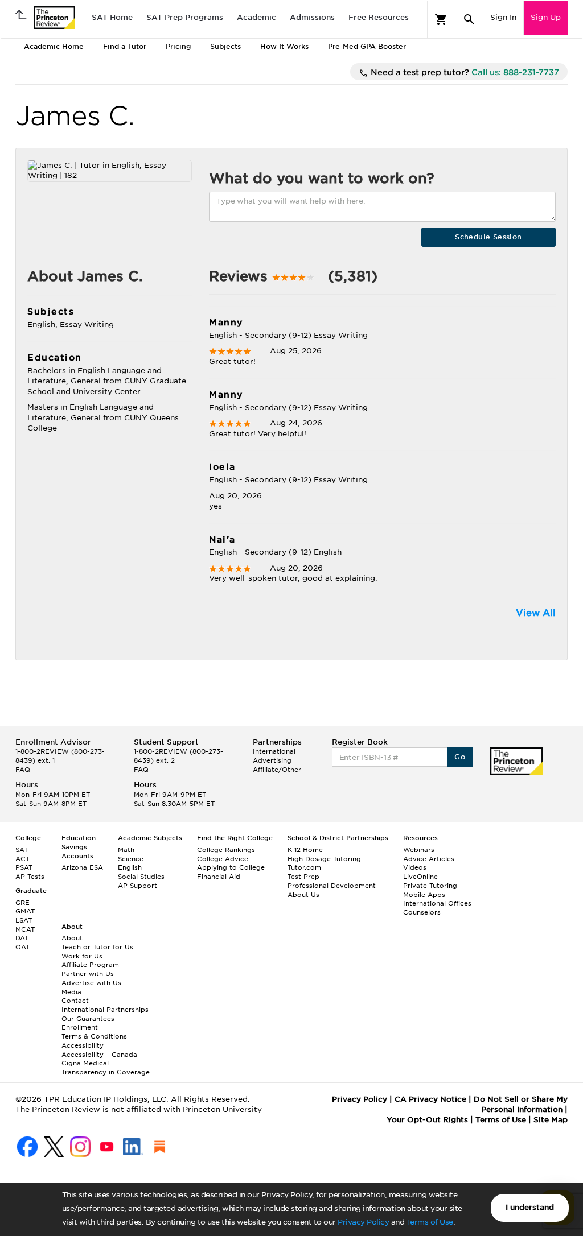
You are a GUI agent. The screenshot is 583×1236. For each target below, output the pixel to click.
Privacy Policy (363, 1222)
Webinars (418, 850)
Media (71, 992)
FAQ (22, 770)
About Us (303, 895)
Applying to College (231, 867)
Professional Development (332, 886)
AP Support (137, 886)
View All (536, 612)
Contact (75, 1000)
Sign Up (546, 17)
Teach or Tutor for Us (97, 947)
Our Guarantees (87, 1019)
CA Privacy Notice (430, 1099)
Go (459, 757)
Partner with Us (87, 974)
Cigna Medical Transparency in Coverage (105, 1067)
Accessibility (82, 1045)
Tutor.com (304, 867)
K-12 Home (305, 850)
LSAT (23, 920)
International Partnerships (105, 1010)
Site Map (550, 1119)
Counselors (422, 912)
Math (126, 850)
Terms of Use (430, 1222)
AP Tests (29, 877)
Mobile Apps (424, 895)
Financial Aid (218, 877)
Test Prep (303, 877)
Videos (414, 867)
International (274, 751)
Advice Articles (428, 859)
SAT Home (112, 17)
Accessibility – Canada (99, 1055)
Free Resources (378, 17)
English (130, 867)
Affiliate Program (90, 965)
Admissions (312, 17)
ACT (22, 859)
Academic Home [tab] (54, 46)
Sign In (503, 17)
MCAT (25, 929)
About (72, 938)
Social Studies (141, 877)
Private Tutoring (430, 886)
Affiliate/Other (277, 770)
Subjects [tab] (225, 46)
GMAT (25, 911)
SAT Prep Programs (184, 17)
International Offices (437, 903)
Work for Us (81, 956)
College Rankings (226, 850)
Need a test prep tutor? (463, 72)
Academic (256, 17)
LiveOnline (420, 877)
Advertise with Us (91, 983)
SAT (21, 850)
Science (130, 859)
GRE (22, 903)
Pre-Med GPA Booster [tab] (367, 46)
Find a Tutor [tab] (124, 46)
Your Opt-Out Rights (427, 1119)
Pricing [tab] (178, 46)
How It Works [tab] (284, 46)
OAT (22, 947)
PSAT (23, 867)
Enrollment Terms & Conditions (94, 1031)
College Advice (222, 859)
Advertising (272, 760)
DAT (21, 938)
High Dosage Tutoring (324, 859)
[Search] (469, 19)
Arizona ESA (82, 867)
